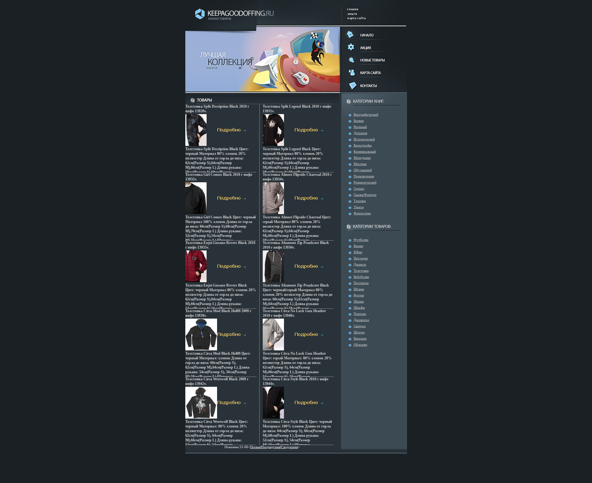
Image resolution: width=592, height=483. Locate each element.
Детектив (360, 133)
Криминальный (365, 151)
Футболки (361, 240)
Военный (360, 127)
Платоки (360, 314)
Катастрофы (363, 145)
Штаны (359, 289)
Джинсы (360, 264)
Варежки (360, 338)
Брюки (358, 246)
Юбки (358, 252)
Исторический (364, 139)
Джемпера (361, 320)
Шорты (359, 332)
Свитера (360, 326)
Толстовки (361, 270)
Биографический (366, 114)
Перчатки (361, 258)
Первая (255, 447)
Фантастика (362, 213)
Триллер (360, 201)
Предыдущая (270, 447)
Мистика (360, 164)
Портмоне (361, 283)
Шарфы (359, 307)
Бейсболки (361, 277)
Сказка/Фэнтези (365, 194)
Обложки (360, 344)
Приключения (364, 176)
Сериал (359, 188)
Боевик (359, 120)
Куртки (359, 295)
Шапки (359, 301)
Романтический (365, 182)
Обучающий (363, 170)
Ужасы (359, 207)
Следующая (289, 447)
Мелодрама (362, 157)
